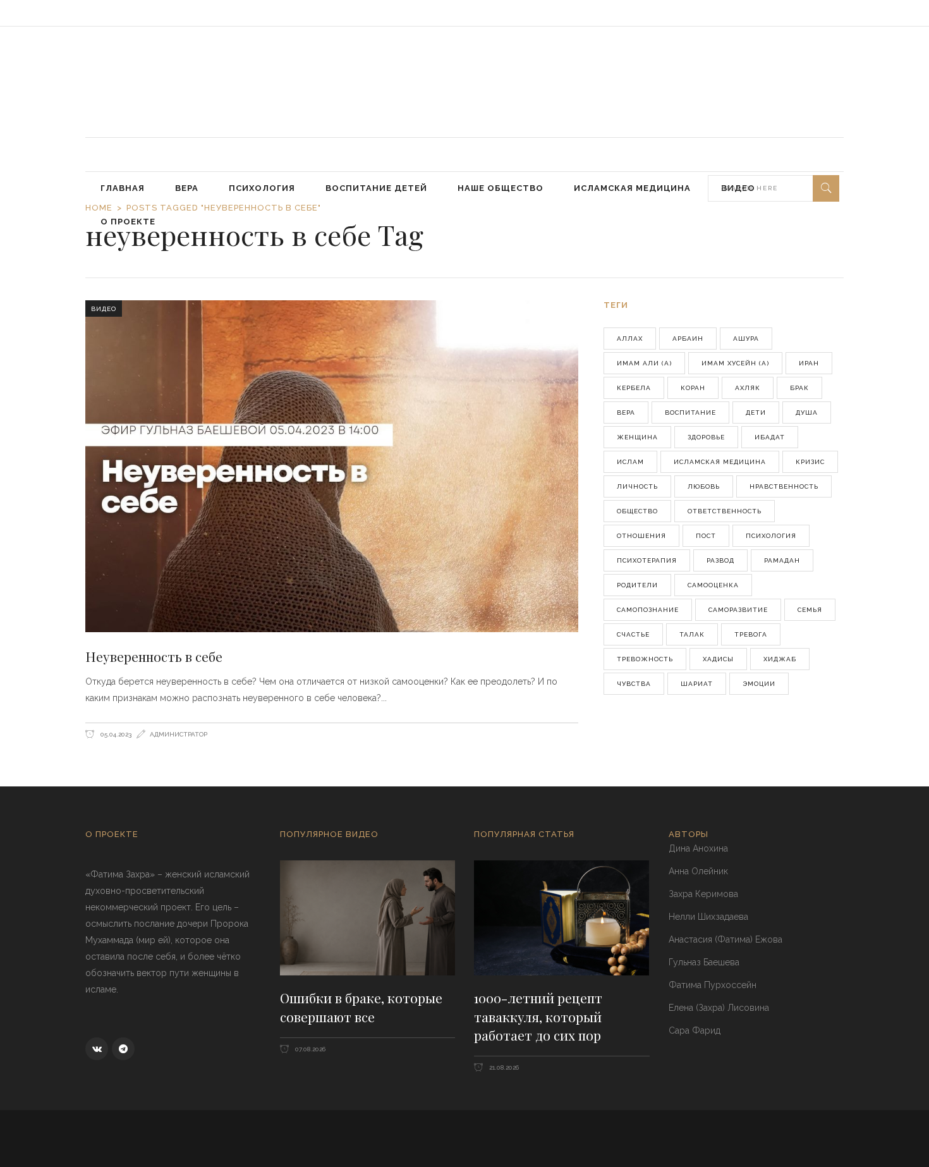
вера (626, 412)
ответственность (725, 511)
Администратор (178, 734)
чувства (634, 683)
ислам (630, 461)
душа (807, 412)
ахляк (747, 387)
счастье (633, 634)
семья (810, 609)
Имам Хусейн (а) (735, 363)
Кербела (634, 387)
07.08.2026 (309, 1049)
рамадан (782, 560)
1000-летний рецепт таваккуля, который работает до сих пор (538, 1016)
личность (637, 486)
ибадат (770, 437)
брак (799, 387)
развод (720, 560)
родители (637, 585)
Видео (103, 308)
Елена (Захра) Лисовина (719, 1008)
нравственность (784, 486)
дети (756, 412)
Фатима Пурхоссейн (712, 985)
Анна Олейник (698, 871)
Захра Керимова (703, 894)
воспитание (690, 412)
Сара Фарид (694, 1030)
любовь (704, 486)
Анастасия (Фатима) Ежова (725, 939)
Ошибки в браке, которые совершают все (361, 1007)
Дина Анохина (698, 848)
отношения (641, 535)
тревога (750, 634)
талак (692, 634)
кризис (810, 461)
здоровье (706, 437)
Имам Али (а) (644, 363)
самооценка (713, 585)
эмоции (759, 683)
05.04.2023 (115, 734)
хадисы (718, 659)
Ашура (746, 338)
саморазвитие (738, 609)
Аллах (630, 338)
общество (637, 511)
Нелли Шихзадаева (708, 917)
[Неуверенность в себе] (331, 466)
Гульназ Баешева (704, 962)
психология (771, 535)
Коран (693, 387)
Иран (809, 363)
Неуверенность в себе (153, 656)
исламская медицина (720, 461)
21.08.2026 (503, 1067)
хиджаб (779, 659)
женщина (637, 437)
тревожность (645, 659)
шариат (697, 683)
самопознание (648, 609)
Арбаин (687, 338)
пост (706, 535)
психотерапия (647, 560)
